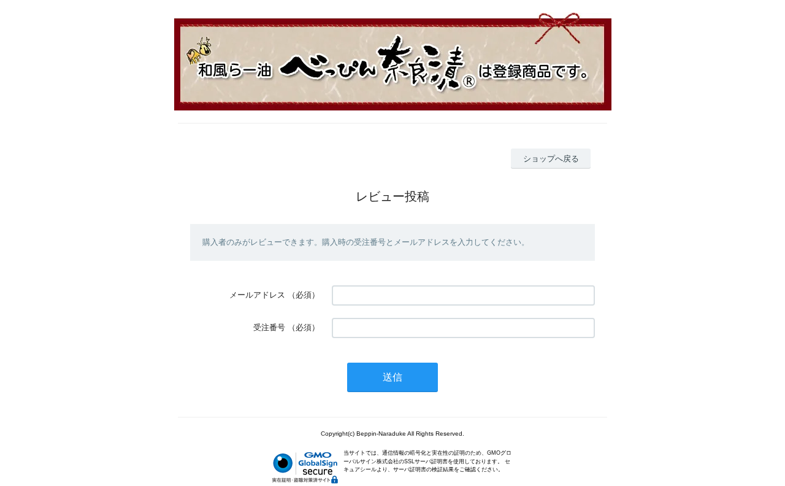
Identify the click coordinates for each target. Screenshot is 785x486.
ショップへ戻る (551, 158)
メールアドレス (257, 294)
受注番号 (269, 327)
